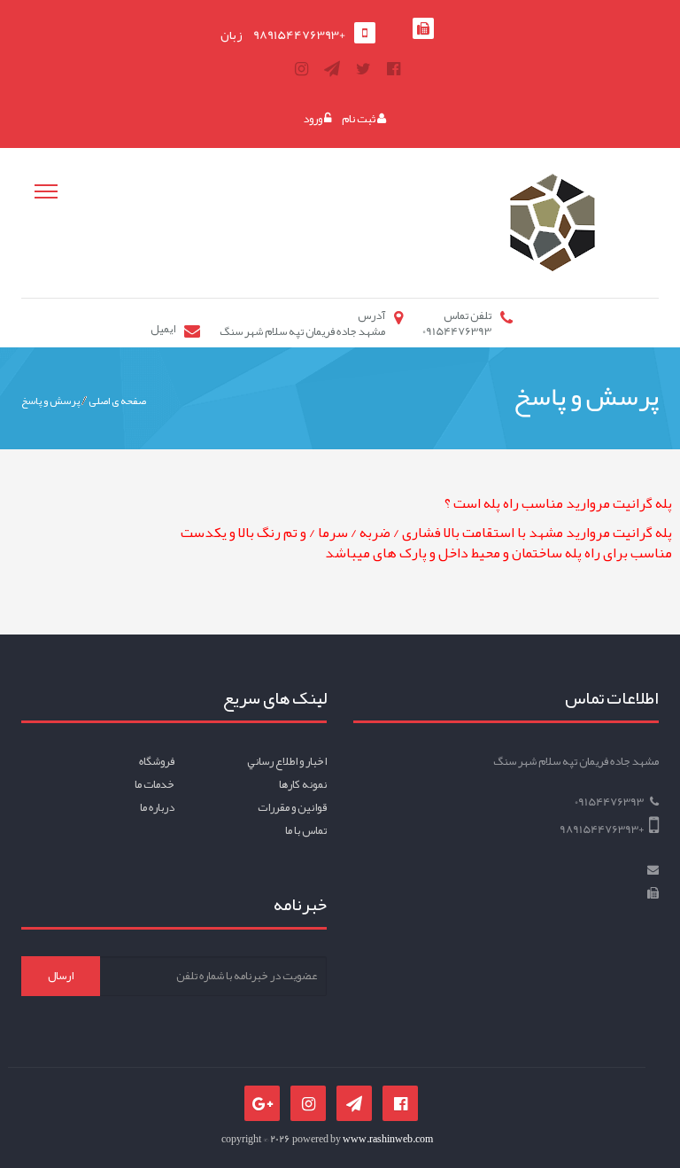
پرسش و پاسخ (50, 400)
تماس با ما (306, 830)
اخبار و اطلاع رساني (287, 761)
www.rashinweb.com (388, 1138)
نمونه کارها (303, 784)
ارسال (60, 975)
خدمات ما (154, 784)
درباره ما (157, 807)
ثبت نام (359, 118)
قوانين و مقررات (292, 807)
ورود (313, 118)
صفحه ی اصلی (117, 400)
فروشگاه (156, 761)
